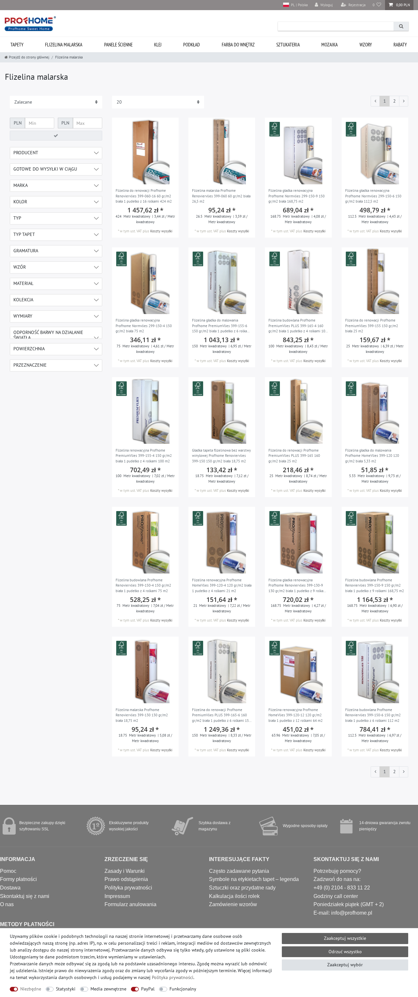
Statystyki (65, 989)
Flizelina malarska (63, 45)
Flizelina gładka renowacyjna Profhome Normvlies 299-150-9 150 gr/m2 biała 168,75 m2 (296, 196)
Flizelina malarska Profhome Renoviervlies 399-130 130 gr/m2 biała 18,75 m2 (142, 715)
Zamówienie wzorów (233, 904)
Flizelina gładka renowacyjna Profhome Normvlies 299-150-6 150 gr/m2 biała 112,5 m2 (373, 196)
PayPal (147, 989)
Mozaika (329, 45)
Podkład (191, 45)
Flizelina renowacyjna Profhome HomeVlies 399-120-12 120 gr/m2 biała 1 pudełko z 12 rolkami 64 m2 (295, 715)
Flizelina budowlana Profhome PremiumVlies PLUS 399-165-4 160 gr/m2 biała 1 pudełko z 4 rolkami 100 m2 (297, 326)
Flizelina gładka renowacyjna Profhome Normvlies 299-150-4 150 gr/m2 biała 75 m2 (144, 325)
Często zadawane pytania (239, 871)
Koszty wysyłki (161, 231)
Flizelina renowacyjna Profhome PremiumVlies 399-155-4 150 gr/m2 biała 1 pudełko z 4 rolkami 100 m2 (144, 455)
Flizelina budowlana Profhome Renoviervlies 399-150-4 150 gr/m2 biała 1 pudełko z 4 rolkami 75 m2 (143, 585)
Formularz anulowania (130, 904)
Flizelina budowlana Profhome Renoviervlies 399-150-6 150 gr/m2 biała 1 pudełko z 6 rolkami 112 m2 (373, 715)
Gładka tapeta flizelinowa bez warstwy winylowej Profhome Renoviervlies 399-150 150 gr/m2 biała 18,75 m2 (221, 455)
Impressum (117, 896)
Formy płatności (18, 879)
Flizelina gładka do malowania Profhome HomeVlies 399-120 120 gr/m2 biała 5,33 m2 (372, 455)
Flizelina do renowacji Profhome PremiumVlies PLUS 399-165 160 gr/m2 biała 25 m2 (294, 455)
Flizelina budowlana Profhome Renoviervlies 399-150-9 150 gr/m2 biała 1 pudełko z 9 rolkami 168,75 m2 (374, 585)
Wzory (366, 45)
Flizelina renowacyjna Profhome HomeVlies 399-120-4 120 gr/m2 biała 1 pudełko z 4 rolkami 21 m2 (221, 585)
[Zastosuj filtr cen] (56, 136)
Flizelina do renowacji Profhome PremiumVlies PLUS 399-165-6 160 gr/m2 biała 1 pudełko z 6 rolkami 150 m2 (221, 715)
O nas (7, 904)
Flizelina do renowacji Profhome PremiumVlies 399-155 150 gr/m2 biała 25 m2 (371, 325)
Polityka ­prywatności (172, 977)
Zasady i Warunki (124, 871)
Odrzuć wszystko (345, 952)
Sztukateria (288, 45)
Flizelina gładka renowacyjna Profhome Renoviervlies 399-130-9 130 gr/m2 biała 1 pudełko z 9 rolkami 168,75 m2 (297, 586)
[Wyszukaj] (401, 26)
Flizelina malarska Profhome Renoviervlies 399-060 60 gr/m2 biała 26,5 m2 (221, 196)
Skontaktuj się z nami (24, 896)
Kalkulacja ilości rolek (234, 896)
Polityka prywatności (128, 887)
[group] (145, 151)
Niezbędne (30, 989)
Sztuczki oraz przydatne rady (242, 887)
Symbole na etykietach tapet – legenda (254, 879)
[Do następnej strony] (403, 101)
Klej (158, 45)
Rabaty (400, 45)
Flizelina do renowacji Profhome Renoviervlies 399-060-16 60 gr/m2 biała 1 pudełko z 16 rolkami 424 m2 (144, 196)
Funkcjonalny (182, 989)
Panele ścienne (118, 45)
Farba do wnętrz (238, 45)
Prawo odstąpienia (126, 879)
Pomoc (8, 871)
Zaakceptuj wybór (345, 965)
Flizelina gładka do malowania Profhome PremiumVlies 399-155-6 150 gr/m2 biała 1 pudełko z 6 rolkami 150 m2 (221, 326)
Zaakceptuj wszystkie (345, 938)
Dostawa (10, 887)
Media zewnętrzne (108, 989)
